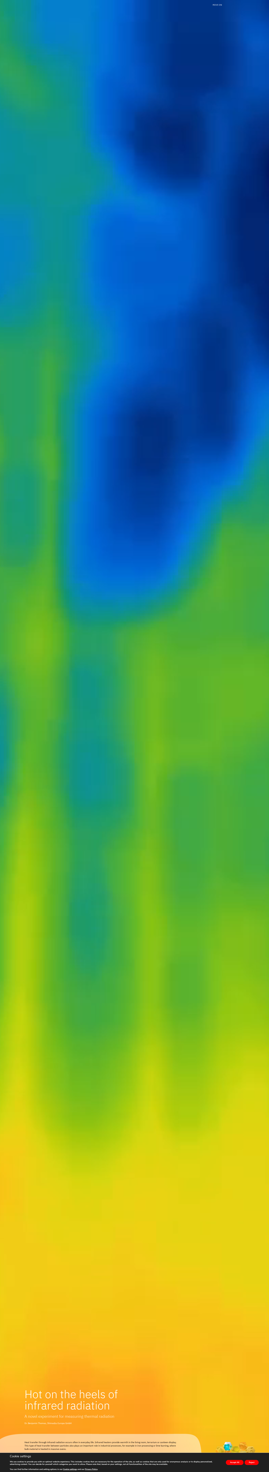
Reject (251, 1462)
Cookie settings (70, 1469)
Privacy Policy (91, 1469)
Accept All (234, 1462)
